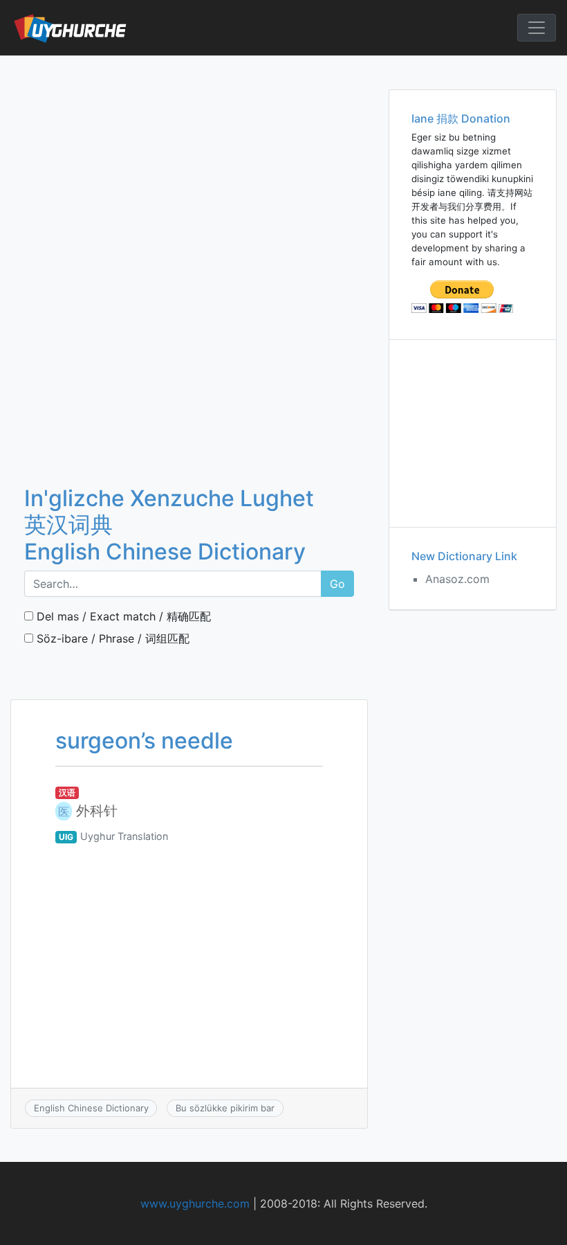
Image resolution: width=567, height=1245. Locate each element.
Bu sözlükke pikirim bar (225, 1107)
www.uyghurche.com (195, 1203)
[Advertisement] (189, 159)
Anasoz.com (457, 579)
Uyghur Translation (124, 836)
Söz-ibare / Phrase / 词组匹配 (111, 638)
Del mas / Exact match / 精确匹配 (122, 616)
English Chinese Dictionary (91, 1107)
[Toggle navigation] (536, 28)
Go (337, 584)
